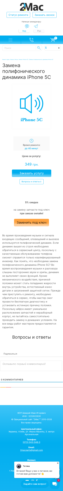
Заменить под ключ (31, 222)
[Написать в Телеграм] (36, 26)
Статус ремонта (18, 14)
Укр (24, 31)
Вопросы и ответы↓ (32, 181)
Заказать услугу (31, 173)
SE (39, 48)
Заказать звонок (45, 14)
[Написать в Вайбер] (27, 26)
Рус (39, 31)
